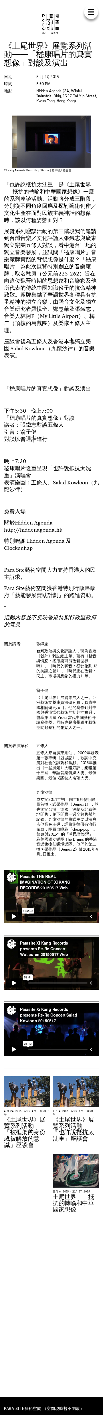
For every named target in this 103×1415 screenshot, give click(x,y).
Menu (91, 12)
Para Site (51, 24)
